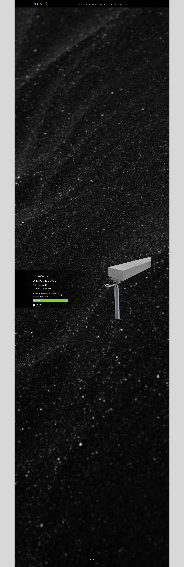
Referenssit (108, 4)
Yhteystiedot (123, 4)
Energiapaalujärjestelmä (94, 4)
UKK (115, 4)
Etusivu (80, 4)
